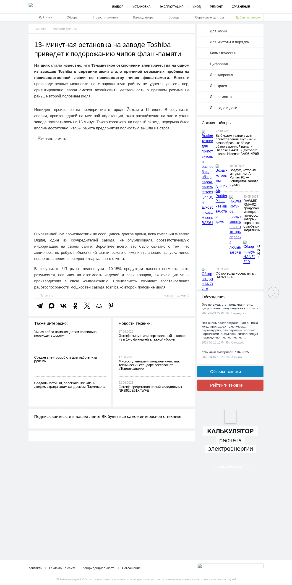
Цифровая (219, 64)
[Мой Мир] (99, 305)
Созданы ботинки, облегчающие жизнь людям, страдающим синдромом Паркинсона (69, 384)
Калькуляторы (143, 17)
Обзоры (72, 17)
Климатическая (223, 53)
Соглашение (131, 567)
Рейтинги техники (226, 385)
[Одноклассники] (75, 305)
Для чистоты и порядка (229, 42)
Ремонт (216, 6)
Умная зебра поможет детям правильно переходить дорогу (65, 333)
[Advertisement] (112, 524)
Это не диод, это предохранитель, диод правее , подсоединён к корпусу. (230, 306)
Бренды (174, 17)
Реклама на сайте (62, 567)
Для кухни (218, 31)
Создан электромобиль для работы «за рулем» (65, 359)
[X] (87, 305)
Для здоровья (221, 75)
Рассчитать (230, 467)
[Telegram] (39, 305)
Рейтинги (45, 17)
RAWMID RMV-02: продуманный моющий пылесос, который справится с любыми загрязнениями (254, 215)
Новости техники (105, 17)
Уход (197, 6)
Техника (40, 29)
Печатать (46, 295)
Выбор (117, 6)
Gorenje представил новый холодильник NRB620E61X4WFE (150, 388)
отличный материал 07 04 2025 (225, 352)
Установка (142, 6)
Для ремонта (221, 97)
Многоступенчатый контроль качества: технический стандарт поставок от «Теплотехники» (149, 364)
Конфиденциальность (99, 567)
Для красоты (220, 86)
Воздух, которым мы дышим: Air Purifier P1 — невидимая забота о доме (243, 177)
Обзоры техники (225, 371)
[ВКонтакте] (63, 305)
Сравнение (241, 6)
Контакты (35, 567)
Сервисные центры (209, 17)
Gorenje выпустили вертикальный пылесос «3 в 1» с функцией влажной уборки (152, 337)
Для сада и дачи (223, 108)
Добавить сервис (248, 17)
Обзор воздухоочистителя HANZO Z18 (236, 275)
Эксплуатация (171, 6)
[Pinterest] (110, 305)
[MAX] (51, 305)
